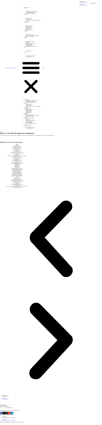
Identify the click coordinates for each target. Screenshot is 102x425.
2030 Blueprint (26, 7)
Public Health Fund (29, 44)
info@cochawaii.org (3, 408)
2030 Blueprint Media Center (31, 13)
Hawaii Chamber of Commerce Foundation (33, 20)
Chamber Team (28, 19)
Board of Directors (29, 18)
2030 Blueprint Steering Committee (32, 11)
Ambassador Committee (30, 41)
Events (25, 47)
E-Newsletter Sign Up (83, 2)
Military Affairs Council (30, 36)
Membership (26, 22)
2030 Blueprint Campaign (30, 12)
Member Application (29, 109)
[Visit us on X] (4, 413)
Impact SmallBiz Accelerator (30, 43)
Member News (28, 29)
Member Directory (29, 26)
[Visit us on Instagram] (6, 413)
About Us (25, 14)
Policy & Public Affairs (30, 34)
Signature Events (29, 125)
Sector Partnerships (29, 45)
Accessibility (4, 416)
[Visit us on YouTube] (9, 413)
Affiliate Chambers (5, 396)
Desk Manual (4, 395)
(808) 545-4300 (2, 407)
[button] (31, 77)
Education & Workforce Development (32, 35)
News (25, 126)
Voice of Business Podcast (30, 55)
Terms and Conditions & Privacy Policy (8, 417)
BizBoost (27, 42)
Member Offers (28, 27)
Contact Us (82, 1)
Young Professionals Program (31, 46)
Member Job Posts (29, 28)
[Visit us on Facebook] (1, 413)
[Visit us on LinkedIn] (12, 413)
